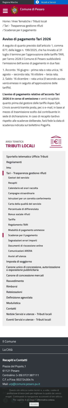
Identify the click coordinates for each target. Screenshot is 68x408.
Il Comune (9, 341)
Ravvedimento (15, 281)
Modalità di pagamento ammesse (26, 230)
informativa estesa (45, 400)
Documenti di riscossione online (25, 245)
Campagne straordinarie (21, 193)
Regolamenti (14, 162)
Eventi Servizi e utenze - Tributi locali (28, 319)
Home (6, 21)
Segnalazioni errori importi (22, 240)
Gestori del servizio (18, 177)
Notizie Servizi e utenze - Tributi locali (29, 314)
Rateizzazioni (14, 292)
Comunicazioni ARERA (20, 251)
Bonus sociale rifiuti (19, 214)
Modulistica (13, 303)
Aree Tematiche (21, 21)
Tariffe (11, 219)
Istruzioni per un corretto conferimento (29, 198)
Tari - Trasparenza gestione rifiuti (23, 26)
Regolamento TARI (18, 224)
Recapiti (12, 183)
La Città (7, 349)
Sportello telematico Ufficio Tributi (27, 156)
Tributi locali (40, 21)
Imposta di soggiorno (19, 261)
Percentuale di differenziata (23, 209)
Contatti (11, 308)
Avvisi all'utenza (17, 256)
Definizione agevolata (19, 297)
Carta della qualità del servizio (24, 204)
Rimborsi (11, 286)
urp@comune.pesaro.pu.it (24, 384)
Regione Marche (10, 2)
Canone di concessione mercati (25, 275)
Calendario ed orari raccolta (23, 188)
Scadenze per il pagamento (20, 30)
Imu (8, 167)
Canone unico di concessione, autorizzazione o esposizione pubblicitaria (33, 268)
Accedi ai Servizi (48, 2)
